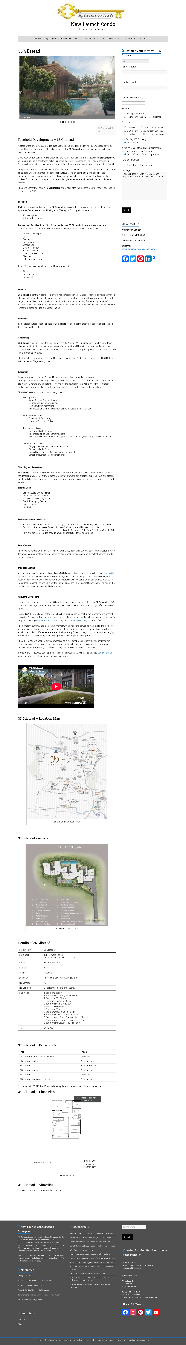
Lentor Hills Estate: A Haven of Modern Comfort (88, 1273)
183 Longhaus (79, 620)
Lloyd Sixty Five (104, 652)
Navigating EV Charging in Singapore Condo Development (92, 1262)
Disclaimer (22, 1324)
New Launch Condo (93, 24)
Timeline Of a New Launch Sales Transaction (35, 1281)
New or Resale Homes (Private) (30, 1300)
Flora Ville (48, 620)
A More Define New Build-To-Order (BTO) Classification (91, 1238)
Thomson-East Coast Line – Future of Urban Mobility (90, 1254)
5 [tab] (71, 122)
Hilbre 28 (58, 620)
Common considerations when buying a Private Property (39, 1295)
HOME (38, 38)
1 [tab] (60, 122)
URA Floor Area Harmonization (81, 1250)
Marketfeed (129, 38)
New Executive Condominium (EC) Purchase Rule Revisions (92, 1233)
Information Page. (50, 1251)
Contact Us (145, 38)
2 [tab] (63, 122)
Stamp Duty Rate (24, 1276)
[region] (67, 87)
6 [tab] (74, 122)
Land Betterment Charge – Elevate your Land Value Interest (92, 1246)
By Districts (51, 38)
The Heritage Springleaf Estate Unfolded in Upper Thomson (92, 1258)
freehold (85, 602)
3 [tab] (66, 122)
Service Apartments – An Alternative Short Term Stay (90, 1242)
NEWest (39, 620)
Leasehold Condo (90, 38)
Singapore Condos (57, 1237)
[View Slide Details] (67, 85)
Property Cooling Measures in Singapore (33, 1290)
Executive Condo (111, 38)
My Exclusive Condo (25, 1237)
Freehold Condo (69, 38)
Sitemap (21, 1319)
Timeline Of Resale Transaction (30, 1285)
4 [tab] (68, 122)
